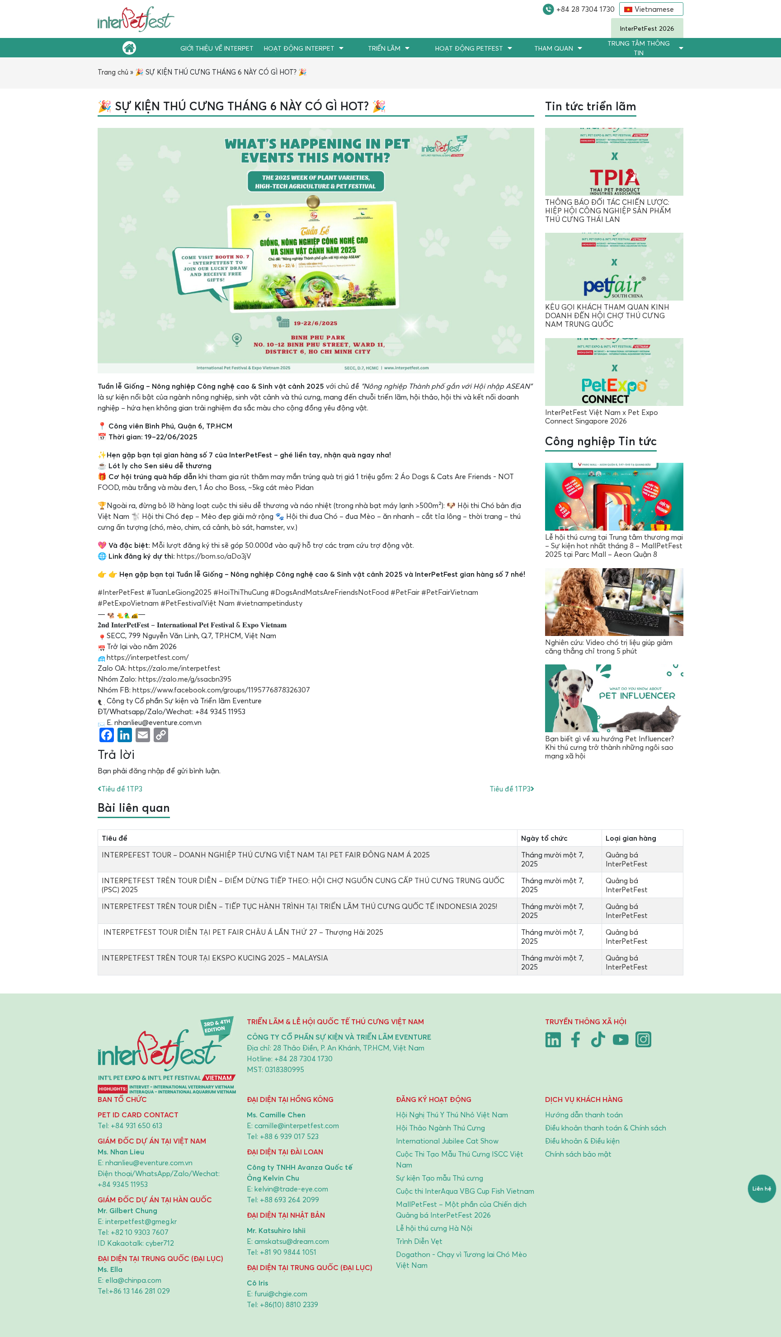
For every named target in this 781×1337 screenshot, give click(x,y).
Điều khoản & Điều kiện (582, 1140)
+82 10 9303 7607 (140, 1232)
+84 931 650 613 (136, 1125)
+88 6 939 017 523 (289, 1136)
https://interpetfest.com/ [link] (148, 657)
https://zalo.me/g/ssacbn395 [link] (184, 678)
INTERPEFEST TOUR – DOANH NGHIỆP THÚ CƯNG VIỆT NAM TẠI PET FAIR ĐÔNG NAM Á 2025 (266, 854)
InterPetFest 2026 (647, 28)
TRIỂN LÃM (384, 48)
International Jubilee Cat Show (447, 1140)
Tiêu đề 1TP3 (121, 788)
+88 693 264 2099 (289, 1199)
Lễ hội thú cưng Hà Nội (434, 1228)
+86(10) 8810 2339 (289, 1304)
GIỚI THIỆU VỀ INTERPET (217, 48)
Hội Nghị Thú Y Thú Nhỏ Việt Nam (452, 1114)
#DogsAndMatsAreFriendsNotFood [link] (329, 592)
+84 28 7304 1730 (585, 9)
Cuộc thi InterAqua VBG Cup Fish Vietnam (465, 1191)
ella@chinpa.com (133, 1280)
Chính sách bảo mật (578, 1153)
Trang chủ (113, 72)
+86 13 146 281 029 (139, 1290)
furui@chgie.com (280, 1293)
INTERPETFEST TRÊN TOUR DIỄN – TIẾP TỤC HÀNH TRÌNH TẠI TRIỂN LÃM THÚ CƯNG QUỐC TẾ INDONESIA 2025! (299, 906)
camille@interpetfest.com (296, 1125)
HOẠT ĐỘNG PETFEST (469, 48)
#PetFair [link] (404, 592)
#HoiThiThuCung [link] (240, 592)
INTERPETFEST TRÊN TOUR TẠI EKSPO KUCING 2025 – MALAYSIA (215, 957)
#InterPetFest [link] (121, 592)
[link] (221, 689)
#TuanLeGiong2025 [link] (179, 592)
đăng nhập (147, 770)
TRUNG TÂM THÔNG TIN (638, 47)
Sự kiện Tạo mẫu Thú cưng (439, 1177)
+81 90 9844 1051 (288, 1252)
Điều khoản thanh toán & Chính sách (605, 1127)
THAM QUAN (553, 48)
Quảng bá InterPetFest (627, 859)
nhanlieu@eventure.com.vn (149, 1162)
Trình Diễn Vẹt (419, 1241)
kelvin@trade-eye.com (291, 1188)
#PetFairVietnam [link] (449, 592)
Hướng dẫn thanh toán (584, 1114)
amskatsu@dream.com (291, 1241)
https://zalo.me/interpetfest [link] (174, 668)
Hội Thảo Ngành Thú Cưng (440, 1127)
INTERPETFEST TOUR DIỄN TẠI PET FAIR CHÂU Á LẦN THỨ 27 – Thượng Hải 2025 (242, 932)
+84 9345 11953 (123, 1184)
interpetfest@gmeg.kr (141, 1221)
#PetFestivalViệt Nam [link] (197, 602)
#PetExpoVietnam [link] (128, 602)
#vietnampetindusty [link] (269, 602)
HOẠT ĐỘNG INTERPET (299, 48)
